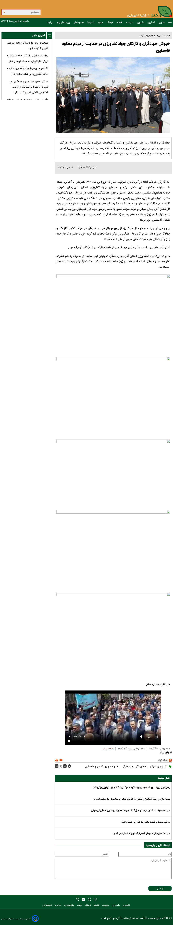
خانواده (113, 766)
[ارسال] (60, 760)
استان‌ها (91, 23)
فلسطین (89, 766)
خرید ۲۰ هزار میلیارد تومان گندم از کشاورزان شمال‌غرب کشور (141, 834)
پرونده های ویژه (63, 23)
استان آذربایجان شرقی (133, 766)
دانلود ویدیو (108, 749)
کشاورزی (151, 23)
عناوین (161, 23)
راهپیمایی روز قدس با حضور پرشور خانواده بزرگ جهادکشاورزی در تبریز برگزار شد (131, 788)
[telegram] (83, 900)
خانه (170, 23)
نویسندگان (47, 905)
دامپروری (140, 23)
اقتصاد (120, 23)
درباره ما (50, 23)
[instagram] (95, 900)
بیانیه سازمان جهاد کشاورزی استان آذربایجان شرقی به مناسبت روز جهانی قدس (132, 799)
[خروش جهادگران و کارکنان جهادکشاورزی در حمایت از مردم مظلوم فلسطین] (69, 766)
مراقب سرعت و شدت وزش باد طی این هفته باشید (145, 822)
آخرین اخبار (39, 35)
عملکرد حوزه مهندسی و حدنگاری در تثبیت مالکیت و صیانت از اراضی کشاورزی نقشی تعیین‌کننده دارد (29, 87)
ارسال (160, 888)
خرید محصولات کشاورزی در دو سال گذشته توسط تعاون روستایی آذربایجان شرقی (130, 811)
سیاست (129, 23)
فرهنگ (110, 23)
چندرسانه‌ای (79, 23)
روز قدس (101, 766)
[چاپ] (56, 760)
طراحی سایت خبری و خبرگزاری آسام (16, 918)
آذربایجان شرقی (146, 35)
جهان (100, 23)
